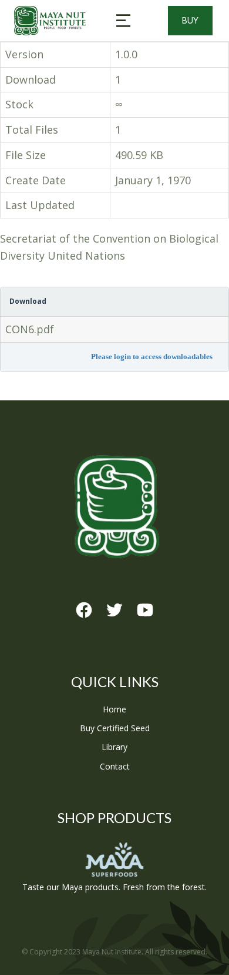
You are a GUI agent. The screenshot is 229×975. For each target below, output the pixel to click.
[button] (123, 20)
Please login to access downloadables (152, 356)
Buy (190, 20)
